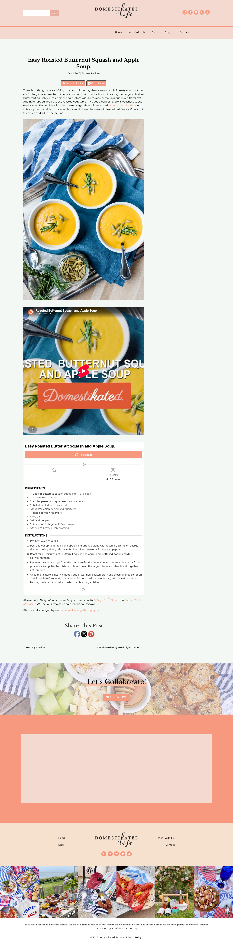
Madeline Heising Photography (79, 610)
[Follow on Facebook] (190, 12)
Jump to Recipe (74, 83)
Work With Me (137, 32)
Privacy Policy (134, 937)
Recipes (95, 73)
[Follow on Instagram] (184, 12)
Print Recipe (98, 83)
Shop (155, 32)
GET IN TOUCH (116, 697)
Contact (184, 32)
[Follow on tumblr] (202, 12)
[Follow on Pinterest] (196, 12)
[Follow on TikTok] (207, 12)
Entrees (86, 73)
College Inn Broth (121, 104)
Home (118, 32)
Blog (167, 32)
